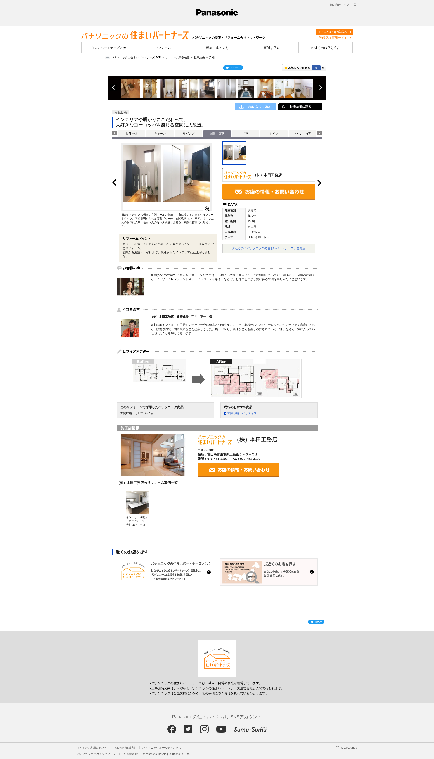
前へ (113, 87)
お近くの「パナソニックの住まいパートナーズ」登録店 (268, 248)
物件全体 (131, 133)
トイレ (273, 133)
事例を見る (271, 48)
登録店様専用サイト (333, 38)
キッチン (160, 133)
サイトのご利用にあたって (93, 748)
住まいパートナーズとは (108, 48)
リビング (188, 133)
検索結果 (199, 57)
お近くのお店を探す (325, 48)
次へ (320, 87)
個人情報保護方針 (126, 748)
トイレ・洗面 (302, 133)
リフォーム (163, 48)
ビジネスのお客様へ (333, 32)
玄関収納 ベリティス (242, 413)
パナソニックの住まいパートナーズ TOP (136, 57)
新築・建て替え (217, 48)
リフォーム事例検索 (177, 57)
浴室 (245, 133)
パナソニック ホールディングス (161, 748)
